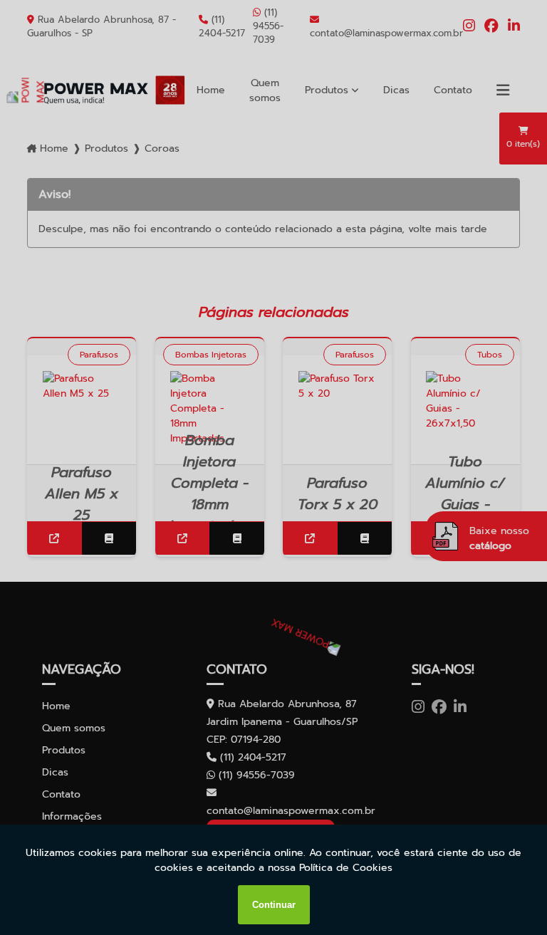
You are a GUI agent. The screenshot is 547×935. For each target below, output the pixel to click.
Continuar (274, 904)
